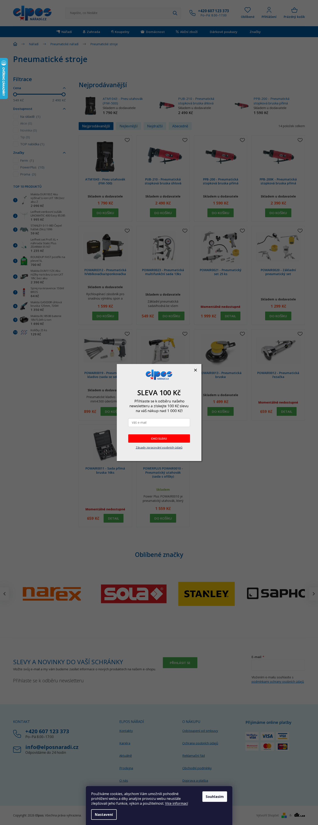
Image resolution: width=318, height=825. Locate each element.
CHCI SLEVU (159, 438)
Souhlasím (215, 796)
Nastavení (104, 814)
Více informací (176, 803)
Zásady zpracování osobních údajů (159, 447)
